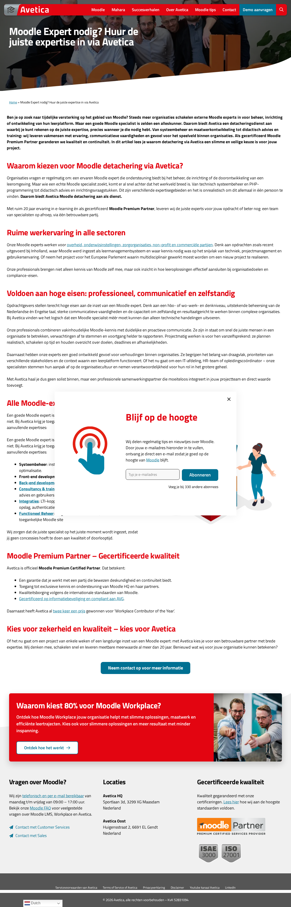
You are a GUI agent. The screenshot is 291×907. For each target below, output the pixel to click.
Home (13, 102)
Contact (229, 10)
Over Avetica (177, 10)
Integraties (29, 501)
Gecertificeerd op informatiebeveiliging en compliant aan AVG (71, 599)
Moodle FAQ (40, 808)
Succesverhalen (145, 10)
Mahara (118, 10)
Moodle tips (205, 10)
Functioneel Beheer (36, 513)
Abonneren (200, 474)
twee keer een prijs (69, 611)
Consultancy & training (39, 489)
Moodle (98, 10)
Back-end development (39, 483)
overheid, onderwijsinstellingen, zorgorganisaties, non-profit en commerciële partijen (140, 245)
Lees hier (231, 802)
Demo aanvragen (258, 10)
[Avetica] (28, 9)
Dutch (35, 903)
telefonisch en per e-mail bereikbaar (53, 796)
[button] (281, 9)
